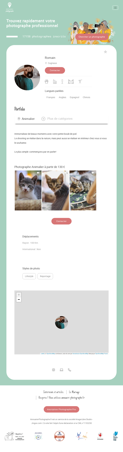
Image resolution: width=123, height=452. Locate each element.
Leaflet (42, 353)
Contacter (55, 70)
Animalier (28, 119)
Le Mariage (74, 392)
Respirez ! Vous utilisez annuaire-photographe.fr (62, 397)
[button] (56, 118)
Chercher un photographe (92, 36)
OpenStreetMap (51, 353)
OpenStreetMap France (101, 353)
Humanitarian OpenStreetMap (80, 353)
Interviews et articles (53, 392)
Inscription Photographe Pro (61, 409)
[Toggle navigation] (115, 8)
